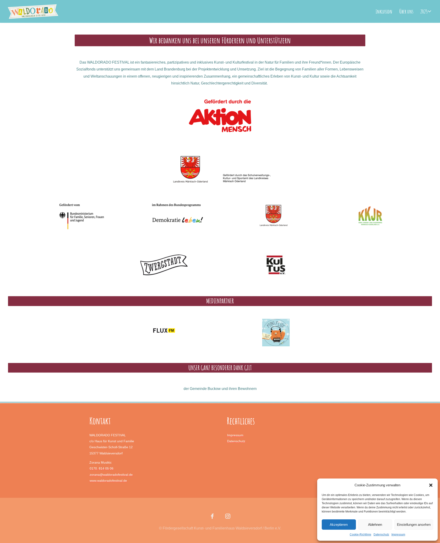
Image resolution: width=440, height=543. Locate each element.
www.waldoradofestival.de (108, 480)
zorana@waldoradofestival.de (111, 474)
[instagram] (228, 517)
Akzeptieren (339, 524)
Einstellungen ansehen (414, 524)
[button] (431, 485)
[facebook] (212, 517)
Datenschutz (381, 534)
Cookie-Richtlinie (360, 534)
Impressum (398, 534)
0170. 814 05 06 (101, 468)
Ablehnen (375, 524)
